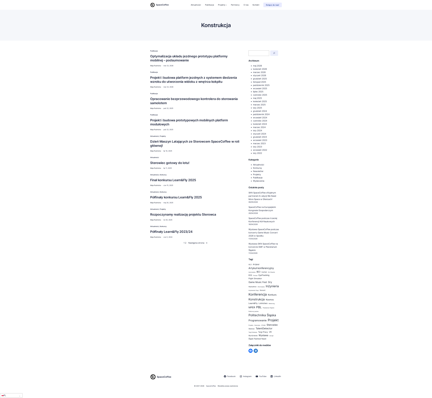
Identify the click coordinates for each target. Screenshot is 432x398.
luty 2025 (257, 108)
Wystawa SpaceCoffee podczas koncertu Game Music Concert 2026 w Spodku (264, 232)
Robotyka (257, 325)
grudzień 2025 (260, 78)
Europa (255, 275)
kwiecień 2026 (260, 69)
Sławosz (252, 329)
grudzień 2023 (260, 137)
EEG (250, 275)
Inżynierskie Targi (254, 290)
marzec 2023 (259, 143)
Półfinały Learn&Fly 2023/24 (171, 232)
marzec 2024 (259, 127)
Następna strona (197, 243)
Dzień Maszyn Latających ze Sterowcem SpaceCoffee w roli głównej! (194, 143)
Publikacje (154, 51)
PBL (259, 307)
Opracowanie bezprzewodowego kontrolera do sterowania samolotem (194, 101)
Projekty (163, 136)
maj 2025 (257, 98)
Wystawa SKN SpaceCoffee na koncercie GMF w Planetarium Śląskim (263, 247)
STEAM (263, 325)
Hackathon (252, 287)
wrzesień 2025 (260, 88)
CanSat (264, 272)
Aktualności (154, 136)
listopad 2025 (259, 82)
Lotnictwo (263, 303)
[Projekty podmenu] (226, 5)
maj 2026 (257, 66)
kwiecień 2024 (260, 124)
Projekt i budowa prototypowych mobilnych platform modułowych (189, 122)
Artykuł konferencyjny (261, 268)
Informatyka (261, 287)
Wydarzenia (258, 181)
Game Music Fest (258, 282)
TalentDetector (264, 328)
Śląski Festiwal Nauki (257, 339)
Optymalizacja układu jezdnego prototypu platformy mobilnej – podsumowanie (189, 58)
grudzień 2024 (260, 111)
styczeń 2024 (259, 134)
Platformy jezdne (253, 311)
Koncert (262, 290)
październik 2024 (261, 114)
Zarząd (271, 335)
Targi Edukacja (253, 332)
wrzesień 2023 (260, 140)
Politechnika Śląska (262, 315)
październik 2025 (261, 85)
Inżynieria (272, 286)
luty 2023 (257, 147)
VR (270, 332)
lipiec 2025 (258, 91)
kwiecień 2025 (260, 101)
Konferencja (258, 294)
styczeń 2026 (259, 75)
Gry (270, 282)
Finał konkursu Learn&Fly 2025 (173, 180)
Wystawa (263, 335)
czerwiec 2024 (260, 121)
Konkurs (272, 294)
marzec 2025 (259, 104)
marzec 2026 (259, 72)
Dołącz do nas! (272, 5)
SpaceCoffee (162, 5)
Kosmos (270, 299)
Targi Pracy (263, 332)
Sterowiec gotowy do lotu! (169, 163)
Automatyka (252, 272)
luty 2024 (257, 130)
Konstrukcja (257, 299)
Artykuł (256, 264)
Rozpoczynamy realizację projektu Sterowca (183, 214)
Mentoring (272, 303)
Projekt (273, 320)
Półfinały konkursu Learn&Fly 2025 (176, 197)
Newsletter (258, 171)
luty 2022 (257, 153)
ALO (250, 264)
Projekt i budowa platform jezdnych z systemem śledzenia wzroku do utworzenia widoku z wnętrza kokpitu (193, 80)
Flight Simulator (255, 278)
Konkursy (163, 175)
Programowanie (258, 320)
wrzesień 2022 (260, 150)
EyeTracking (264, 275)
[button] (11, 395)
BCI (258, 271)
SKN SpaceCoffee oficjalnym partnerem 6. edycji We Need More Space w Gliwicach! (262, 196)
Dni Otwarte (271, 272)
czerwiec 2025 (260, 95)
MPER (252, 307)
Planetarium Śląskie (268, 308)
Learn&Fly (253, 303)
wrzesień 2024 (260, 117)
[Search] (274, 53)
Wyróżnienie (253, 335)
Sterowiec (272, 324)
